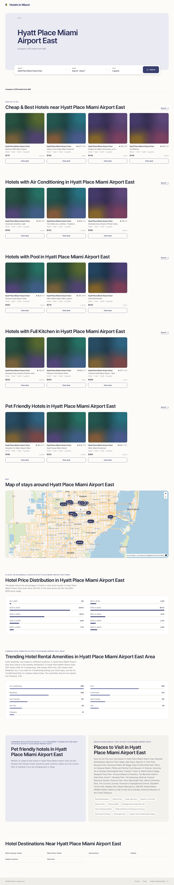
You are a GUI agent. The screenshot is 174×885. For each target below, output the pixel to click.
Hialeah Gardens (11, 859)
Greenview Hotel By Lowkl (15, 224)
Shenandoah (93, 853)
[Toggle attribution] (166, 555)
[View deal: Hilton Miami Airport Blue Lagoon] (66, 278)
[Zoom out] (165, 497)
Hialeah (133, 853)
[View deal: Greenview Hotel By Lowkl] (24, 203)
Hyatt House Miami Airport (57, 448)
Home (19, 18)
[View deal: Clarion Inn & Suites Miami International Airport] (66, 128)
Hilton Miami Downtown (97, 448)
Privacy (137, 881)
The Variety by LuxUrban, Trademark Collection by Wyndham (70, 224)
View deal (25, 161)
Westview (51, 859)
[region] (87, 524)
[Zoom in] (165, 493)
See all (165, 108)
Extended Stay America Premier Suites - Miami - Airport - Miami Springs (116, 224)
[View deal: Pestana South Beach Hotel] (24, 278)
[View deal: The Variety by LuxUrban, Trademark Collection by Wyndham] (66, 203)
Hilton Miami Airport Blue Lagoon (59, 298)
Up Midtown (134, 149)
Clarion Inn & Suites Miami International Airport (64, 149)
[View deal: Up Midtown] (149, 128)
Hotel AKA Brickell (95, 298)
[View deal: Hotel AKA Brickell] (107, 278)
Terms (145, 881)
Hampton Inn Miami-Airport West (17, 448)
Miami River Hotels (54, 853)
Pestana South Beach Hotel (15, 298)
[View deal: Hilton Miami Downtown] (107, 427)
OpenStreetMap (159, 555)
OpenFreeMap (131, 555)
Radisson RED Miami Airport (16, 149)
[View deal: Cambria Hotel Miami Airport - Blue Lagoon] (107, 352)
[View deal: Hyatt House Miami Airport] (66, 427)
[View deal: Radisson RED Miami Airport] (24, 128)
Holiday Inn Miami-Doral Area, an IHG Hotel (104, 149)
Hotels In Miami (19, 4)
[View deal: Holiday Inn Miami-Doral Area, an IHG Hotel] (107, 128)
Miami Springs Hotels (13, 853)
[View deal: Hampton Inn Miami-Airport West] (24, 427)
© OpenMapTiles (141, 555)
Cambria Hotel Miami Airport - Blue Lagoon (104, 373)
